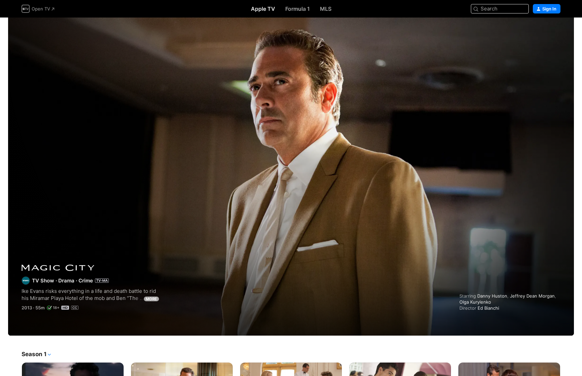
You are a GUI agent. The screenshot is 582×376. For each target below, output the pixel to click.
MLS (325, 8)
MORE (151, 299)
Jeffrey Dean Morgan (532, 296)
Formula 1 (297, 8)
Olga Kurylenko (475, 302)
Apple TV (263, 8)
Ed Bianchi (488, 308)
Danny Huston (492, 296)
